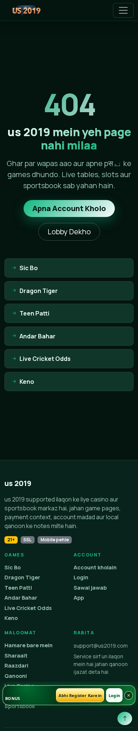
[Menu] (123, 10)
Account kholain (95, 567)
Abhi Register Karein (80, 695)
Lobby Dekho (69, 232)
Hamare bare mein (28, 645)
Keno (11, 617)
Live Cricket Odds (28, 607)
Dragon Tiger (22, 577)
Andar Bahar (20, 597)
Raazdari (16, 665)
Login (81, 577)
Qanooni (15, 675)
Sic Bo (12, 567)
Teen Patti (18, 587)
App (79, 597)
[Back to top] (124, 718)
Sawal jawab (90, 587)
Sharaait (16, 655)
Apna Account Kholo (69, 208)
